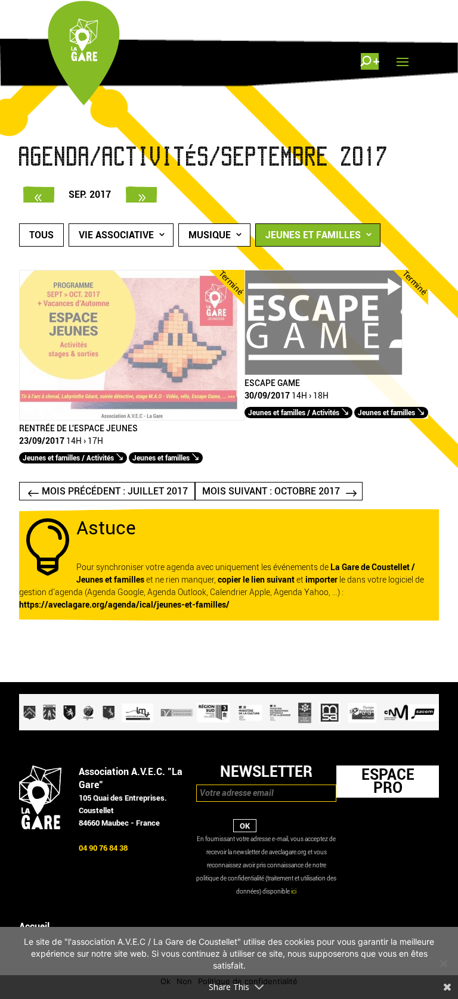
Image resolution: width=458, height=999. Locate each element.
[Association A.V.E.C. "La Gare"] (40, 826)
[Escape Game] (324, 373)
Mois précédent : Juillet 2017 (115, 491)
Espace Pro (387, 780)
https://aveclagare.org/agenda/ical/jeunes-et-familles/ (124, 605)
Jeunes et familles (313, 235)
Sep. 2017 (90, 194)
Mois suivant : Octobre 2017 (271, 491)
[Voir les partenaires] (229, 728)
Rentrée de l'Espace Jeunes (78, 429)
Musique (209, 235)
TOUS (41, 235)
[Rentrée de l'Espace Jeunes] (132, 418)
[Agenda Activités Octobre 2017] (141, 194)
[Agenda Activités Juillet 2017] (38, 194)
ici (293, 891)
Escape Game (272, 383)
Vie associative (116, 235)
